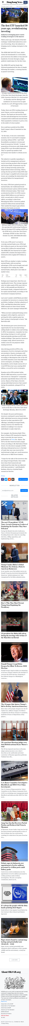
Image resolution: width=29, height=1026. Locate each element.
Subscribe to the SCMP (7, 1004)
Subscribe (24, 490)
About (22, 1021)
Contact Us (17, 1021)
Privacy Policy (5, 1023)
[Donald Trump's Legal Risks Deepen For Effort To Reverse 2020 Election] (14, 652)
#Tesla (3, 476)
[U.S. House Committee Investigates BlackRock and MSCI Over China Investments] (14, 770)
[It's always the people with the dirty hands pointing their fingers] (14, 893)
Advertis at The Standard (7, 1009)
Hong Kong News (14, 2)
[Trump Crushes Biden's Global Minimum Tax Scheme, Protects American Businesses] (14, 552)
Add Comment (23, 479)
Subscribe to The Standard (8, 1006)
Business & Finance (6, 1013)
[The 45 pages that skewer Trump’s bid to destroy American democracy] (14, 692)
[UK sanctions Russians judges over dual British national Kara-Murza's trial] (14, 730)
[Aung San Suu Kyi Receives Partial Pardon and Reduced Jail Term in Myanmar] (14, 811)
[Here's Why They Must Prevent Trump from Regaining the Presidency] (14, 591)
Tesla (13, 439)
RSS (4, 1017)
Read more (4, 1001)
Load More (14, 959)
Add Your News (5, 1015)
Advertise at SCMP (6, 1007)
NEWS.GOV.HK (5, 1011)
